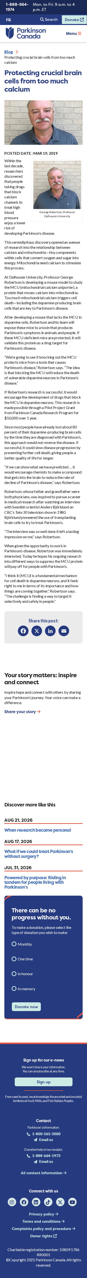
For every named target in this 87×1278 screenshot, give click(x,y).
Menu (72, 33)
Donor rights (41, 1235)
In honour (25, 973)
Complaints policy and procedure (42, 1228)
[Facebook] (23, 631)
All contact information (42, 1172)
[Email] (64, 631)
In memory (26, 988)
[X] (36, 631)
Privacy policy (42, 1214)
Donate (71, 20)
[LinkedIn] (50, 631)
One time (25, 958)
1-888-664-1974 (17, 7)
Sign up (44, 1082)
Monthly (25, 944)
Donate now (26, 1006)
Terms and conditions (41, 1221)
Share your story (20, 711)
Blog (8, 51)
